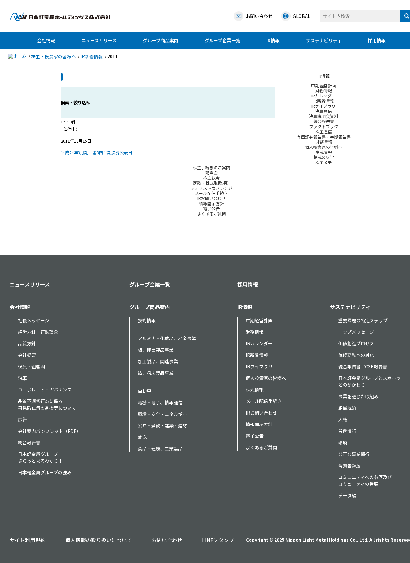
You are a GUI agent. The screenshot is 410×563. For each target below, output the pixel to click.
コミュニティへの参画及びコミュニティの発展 (365, 480)
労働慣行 (347, 431)
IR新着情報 (91, 56)
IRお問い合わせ (261, 412)
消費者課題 (349, 465)
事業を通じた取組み (358, 396)
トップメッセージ (356, 332)
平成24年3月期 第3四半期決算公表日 (96, 152)
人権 (342, 419)
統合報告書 (29, 442)
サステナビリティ (323, 40)
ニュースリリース (99, 40)
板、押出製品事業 (156, 350)
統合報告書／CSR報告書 (362, 366)
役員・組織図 (31, 366)
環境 (342, 442)
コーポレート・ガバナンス (45, 389)
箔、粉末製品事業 (156, 373)
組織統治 (347, 408)
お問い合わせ (167, 540)
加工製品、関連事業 (158, 361)
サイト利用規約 (27, 540)
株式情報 (255, 389)
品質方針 (27, 343)
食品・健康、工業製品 (160, 448)
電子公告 (255, 436)
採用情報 (377, 40)
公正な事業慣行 (354, 454)
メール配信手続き (264, 401)
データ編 (347, 495)
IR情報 (273, 40)
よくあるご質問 (261, 447)
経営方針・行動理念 (38, 332)
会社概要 (27, 355)
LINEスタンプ (218, 540)
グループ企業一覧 (222, 40)
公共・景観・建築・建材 (162, 425)
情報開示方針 (259, 424)
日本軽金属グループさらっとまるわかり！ (40, 457)
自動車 (144, 391)
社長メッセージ (33, 320)
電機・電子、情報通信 (160, 402)
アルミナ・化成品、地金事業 (167, 338)
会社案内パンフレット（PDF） (49, 431)
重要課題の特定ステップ (363, 320)
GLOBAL (301, 16)
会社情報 (46, 40)
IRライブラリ (259, 366)
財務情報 (255, 332)
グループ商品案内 (160, 40)
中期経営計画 (259, 320)
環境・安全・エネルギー (162, 414)
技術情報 (147, 320)
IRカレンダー (259, 343)
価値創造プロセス (356, 343)
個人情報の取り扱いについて (98, 540)
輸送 (142, 437)
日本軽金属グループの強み (44, 472)
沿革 (22, 378)
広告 (22, 419)
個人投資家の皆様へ (266, 378)
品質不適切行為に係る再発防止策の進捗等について (47, 404)
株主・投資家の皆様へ (53, 56)
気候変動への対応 (356, 355)
